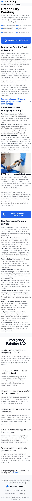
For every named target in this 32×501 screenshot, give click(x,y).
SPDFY (20, 499)
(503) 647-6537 (16, 473)
